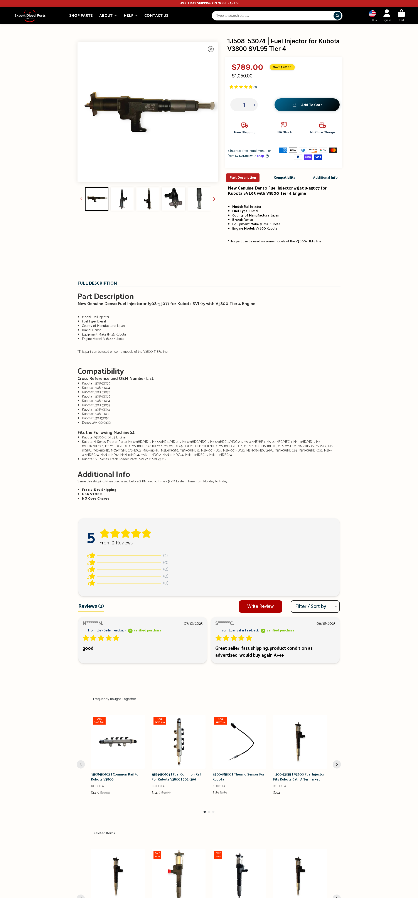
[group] (96, 199)
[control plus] (254, 104)
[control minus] (234, 104)
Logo (30, 16)
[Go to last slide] (81, 199)
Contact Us (156, 15)
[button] (243, 87)
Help (128, 15)
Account (387, 15)
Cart (401, 15)
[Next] (337, 764)
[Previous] (81, 764)
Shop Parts (81, 15)
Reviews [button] (91, 606)
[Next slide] (214, 199)
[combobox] (277, 15)
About (106, 15)
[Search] (337, 16)
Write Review (260, 606)
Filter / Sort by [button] (310, 606)
